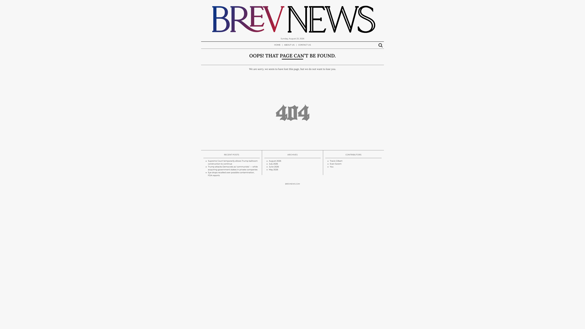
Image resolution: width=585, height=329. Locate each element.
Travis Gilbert (336, 161)
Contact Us (304, 45)
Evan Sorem (336, 164)
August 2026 (275, 161)
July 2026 (273, 164)
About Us (289, 45)
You (331, 167)
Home (277, 45)
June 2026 (274, 167)
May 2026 (273, 170)
